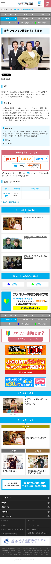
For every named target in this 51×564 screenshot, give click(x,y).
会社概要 (5, 520)
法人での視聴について (34, 529)
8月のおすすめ (25, 23)
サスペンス (9, 9)
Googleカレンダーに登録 (6, 196)
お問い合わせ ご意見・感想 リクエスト (38, 534)
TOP (2, 9)
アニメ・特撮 (8, 14)
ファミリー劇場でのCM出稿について (13, 529)
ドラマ (42, 14)
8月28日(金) (6, 193)
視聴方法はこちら (25, 339)
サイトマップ (32, 520)
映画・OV (25, 18)
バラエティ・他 (42, 18)
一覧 (8, 23)
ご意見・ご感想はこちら (11, 202)
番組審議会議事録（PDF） (10, 534)
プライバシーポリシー (34, 525)
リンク (4, 525)
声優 (25, 14)
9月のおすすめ (42, 23)
